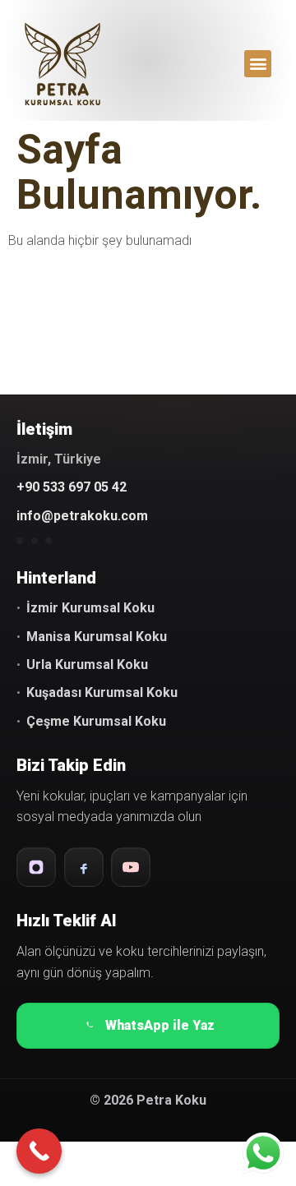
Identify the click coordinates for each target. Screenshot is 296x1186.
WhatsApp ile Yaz (160, 1025)
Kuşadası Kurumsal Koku (102, 692)
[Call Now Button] (39, 1151)
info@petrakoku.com (82, 516)
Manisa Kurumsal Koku (96, 636)
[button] (257, 63)
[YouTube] (130, 867)
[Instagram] (36, 867)
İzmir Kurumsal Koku (90, 608)
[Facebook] (84, 867)
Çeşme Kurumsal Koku (96, 721)
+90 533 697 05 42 (71, 487)
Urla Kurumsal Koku (87, 664)
